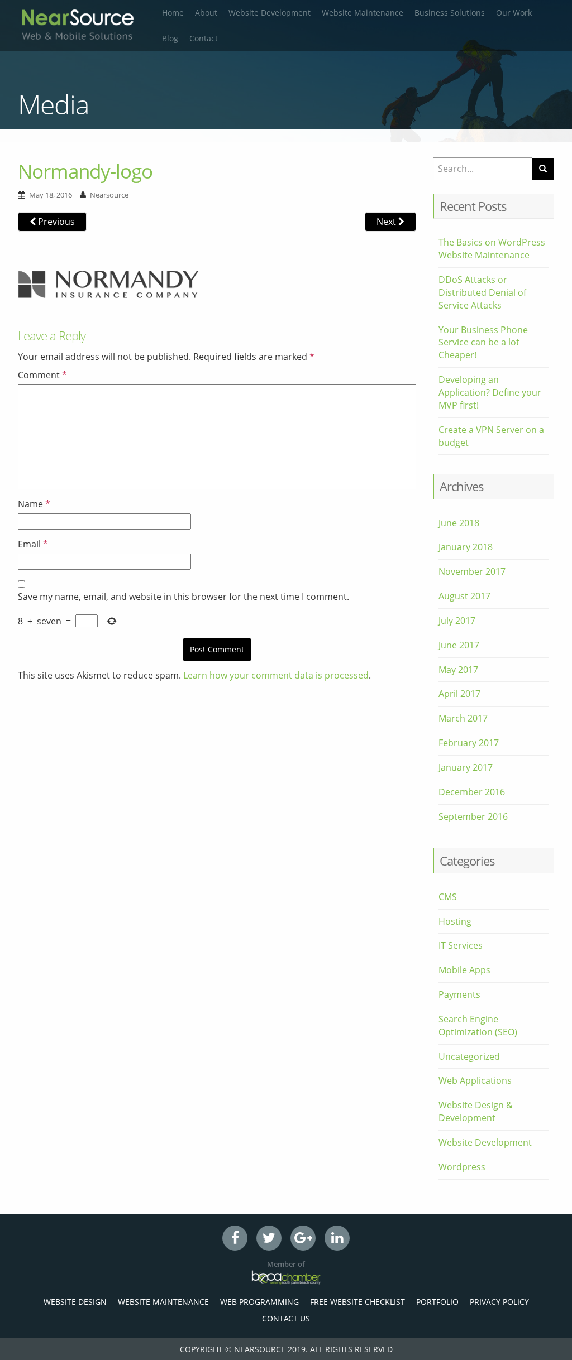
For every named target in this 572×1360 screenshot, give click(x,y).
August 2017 (464, 596)
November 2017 (472, 571)
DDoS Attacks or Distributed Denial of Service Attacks (482, 292)
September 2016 (473, 816)
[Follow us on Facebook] (234, 1238)
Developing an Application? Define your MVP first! (489, 392)
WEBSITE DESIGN (75, 1301)
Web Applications (475, 1080)
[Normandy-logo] (108, 283)
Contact (203, 38)
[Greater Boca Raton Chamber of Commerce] (286, 1277)
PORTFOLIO (437, 1301)
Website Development (269, 12)
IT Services (460, 945)
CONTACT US (286, 1318)
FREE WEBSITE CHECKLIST (357, 1301)
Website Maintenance (362, 12)
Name (34, 504)
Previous (55, 221)
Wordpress (461, 1167)
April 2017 (459, 694)
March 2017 (463, 718)
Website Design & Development (475, 1111)
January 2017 (465, 767)
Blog (170, 38)
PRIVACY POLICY (499, 1301)
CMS (447, 897)
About (206, 12)
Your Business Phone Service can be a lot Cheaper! (483, 343)
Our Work (514, 12)
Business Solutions (449, 12)
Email (33, 544)
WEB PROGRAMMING (259, 1301)
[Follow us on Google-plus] (303, 1238)
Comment (42, 375)
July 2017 (456, 620)
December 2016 (471, 792)
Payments (459, 994)
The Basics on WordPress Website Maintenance (491, 248)
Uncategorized (469, 1056)
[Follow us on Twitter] (269, 1238)
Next (387, 221)
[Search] (543, 169)
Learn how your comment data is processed (276, 675)
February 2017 (468, 743)
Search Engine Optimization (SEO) (477, 1025)
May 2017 (458, 670)
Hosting (454, 921)
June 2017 (458, 645)
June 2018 (458, 523)
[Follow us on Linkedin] (337, 1238)
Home (173, 12)
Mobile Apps (464, 970)
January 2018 (465, 547)
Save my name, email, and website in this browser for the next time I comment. (183, 596)
